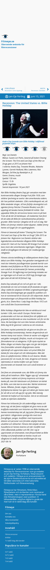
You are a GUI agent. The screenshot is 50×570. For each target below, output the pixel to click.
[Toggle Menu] (45, 42)
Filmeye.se (12, 44)
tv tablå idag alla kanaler (26, 501)
